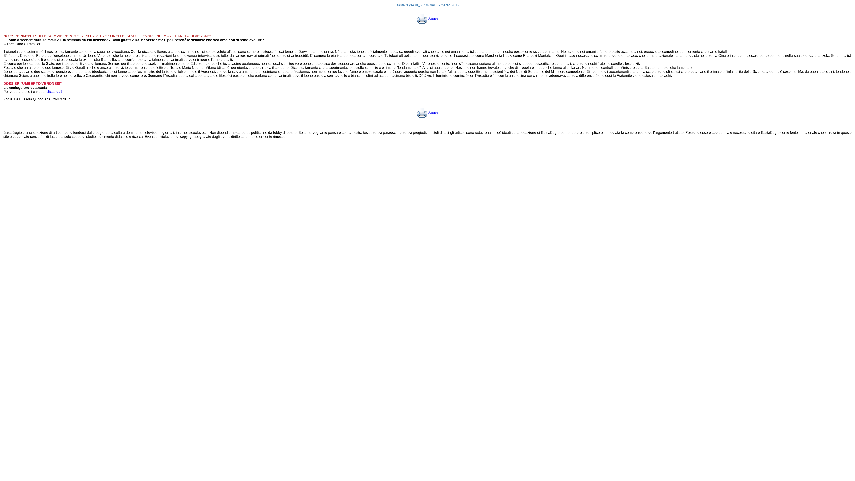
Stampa (433, 18)
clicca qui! (54, 92)
